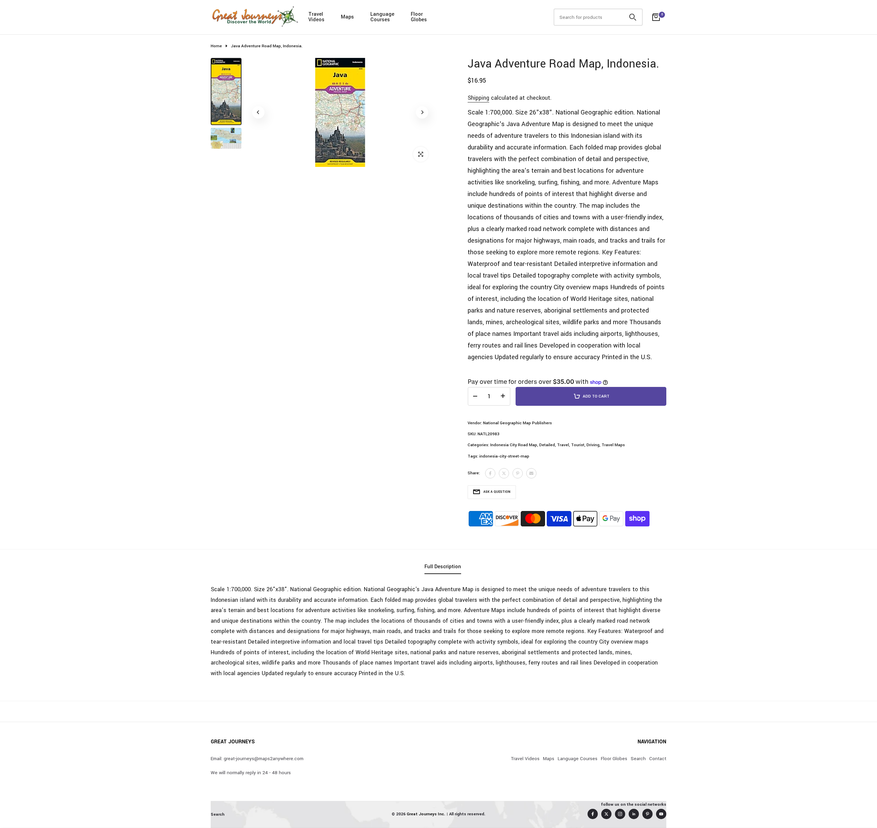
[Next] (422, 112)
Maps (347, 17)
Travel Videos (525, 758)
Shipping (478, 98)
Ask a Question (496, 492)
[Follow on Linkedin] (634, 814)
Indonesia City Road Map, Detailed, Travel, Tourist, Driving (545, 445)
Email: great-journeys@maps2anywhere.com (257, 758)
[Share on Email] (531, 473)
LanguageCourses (382, 17)
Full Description (442, 566)
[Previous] (258, 112)
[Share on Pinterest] (517, 473)
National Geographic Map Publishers (517, 423)
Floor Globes (614, 758)
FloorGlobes (419, 17)
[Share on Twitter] (504, 473)
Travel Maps (613, 445)
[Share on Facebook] (490, 473)
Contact (657, 758)
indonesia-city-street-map (504, 456)
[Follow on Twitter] (606, 814)
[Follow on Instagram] (620, 814)
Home (216, 46)
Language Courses (577, 758)
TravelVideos (316, 17)
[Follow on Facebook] (593, 814)
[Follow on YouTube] (661, 814)
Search (638, 758)
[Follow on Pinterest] (647, 814)
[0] (656, 17)
